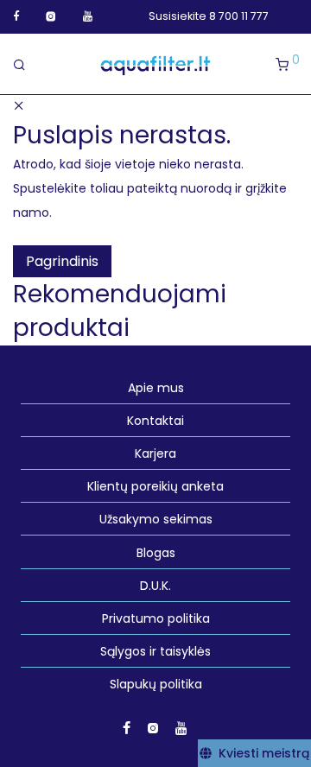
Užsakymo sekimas (156, 519)
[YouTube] (88, 16)
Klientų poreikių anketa (155, 486)
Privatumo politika (156, 618)
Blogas (155, 552)
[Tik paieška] (24, 65)
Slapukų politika (156, 684)
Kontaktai (155, 420)
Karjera (155, 453)
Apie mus (156, 387)
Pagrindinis (62, 261)
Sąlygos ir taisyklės (155, 651)
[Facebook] (16, 16)
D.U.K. (155, 585)
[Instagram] (51, 16)
